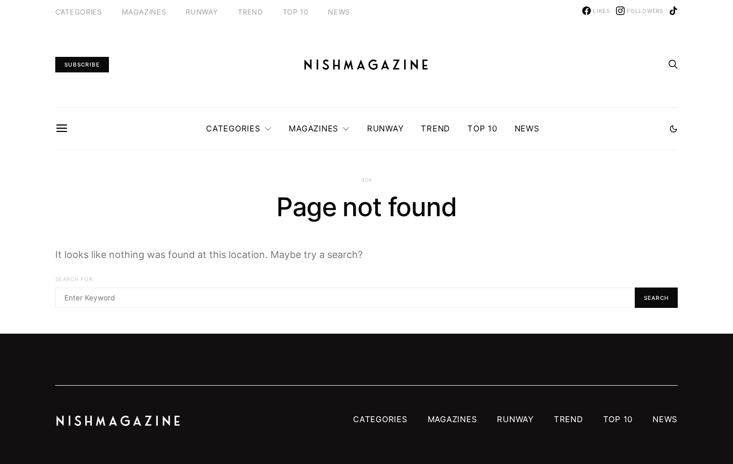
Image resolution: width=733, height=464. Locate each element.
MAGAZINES (144, 12)
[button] (673, 128)
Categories (78, 12)
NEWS (339, 12)
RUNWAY (202, 12)
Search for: (74, 279)
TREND (250, 12)
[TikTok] (673, 10)
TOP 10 (296, 12)
